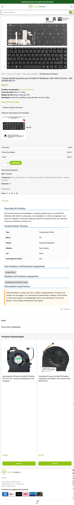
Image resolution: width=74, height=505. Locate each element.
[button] (19, 463)
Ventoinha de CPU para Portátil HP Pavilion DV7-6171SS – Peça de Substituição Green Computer (18, 378)
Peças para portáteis (30, 74)
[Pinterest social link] (12, 193)
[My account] (72, 7)
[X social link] (9, 193)
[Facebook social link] (7, 193)
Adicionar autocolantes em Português (15, 113)
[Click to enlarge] (5, 67)
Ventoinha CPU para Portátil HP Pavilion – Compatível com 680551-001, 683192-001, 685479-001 (54, 378)
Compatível (5, 189)
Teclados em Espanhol (35, 177)
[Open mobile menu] (2, 7)
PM (10, 184)
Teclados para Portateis (48, 74)
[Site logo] (37, 6)
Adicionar (15, 163)
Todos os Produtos (14, 74)
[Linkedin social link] (14, 193)
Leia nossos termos (26, 89)
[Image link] (11, 472)
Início (3, 74)
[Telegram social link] (17, 193)
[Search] (70, 12)
